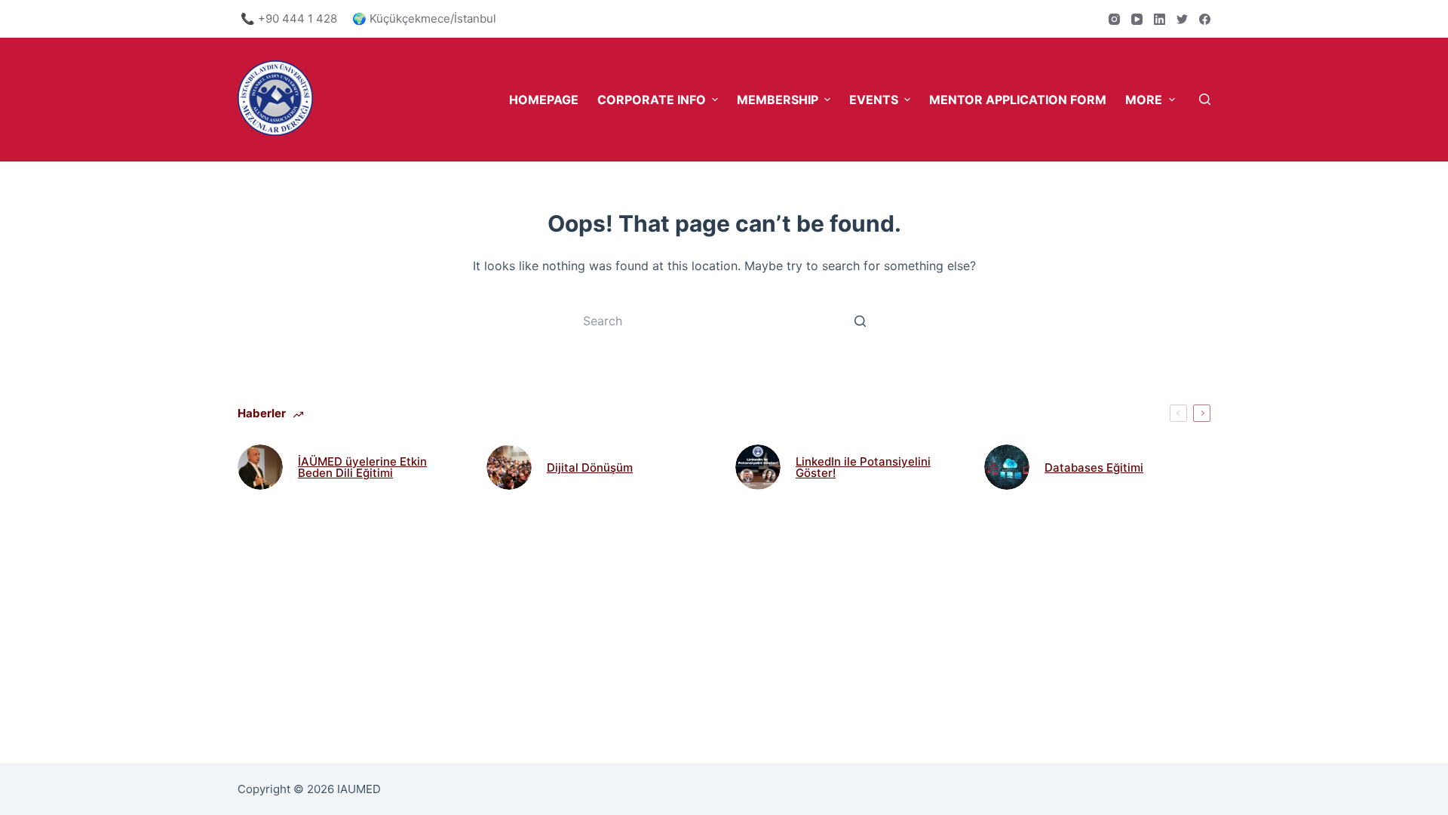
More (1143, 99)
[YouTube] (1137, 19)
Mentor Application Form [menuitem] (1017, 99)
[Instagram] (1114, 19)
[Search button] (860, 321)
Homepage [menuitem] (543, 99)
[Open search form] (1204, 99)
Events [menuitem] (873, 99)
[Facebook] (1204, 19)
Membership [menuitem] (777, 99)
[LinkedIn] (1159, 19)
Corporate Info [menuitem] (651, 99)
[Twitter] (1182, 19)
